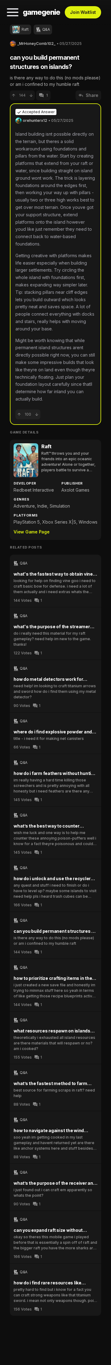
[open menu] (12, 12)
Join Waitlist (83, 12)
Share (92, 95)
